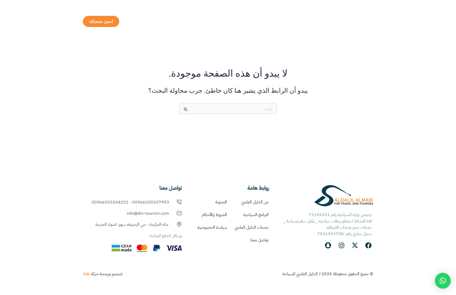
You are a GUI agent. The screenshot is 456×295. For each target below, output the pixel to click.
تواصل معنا (259, 240)
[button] (443, 281)
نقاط (86, 274)
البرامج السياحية (231, 21)
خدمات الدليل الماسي (252, 227)
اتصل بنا (175, 21)
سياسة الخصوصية (212, 227)
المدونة (221, 202)
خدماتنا (270, 21)
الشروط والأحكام (214, 215)
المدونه (200, 21)
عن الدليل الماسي (303, 21)
